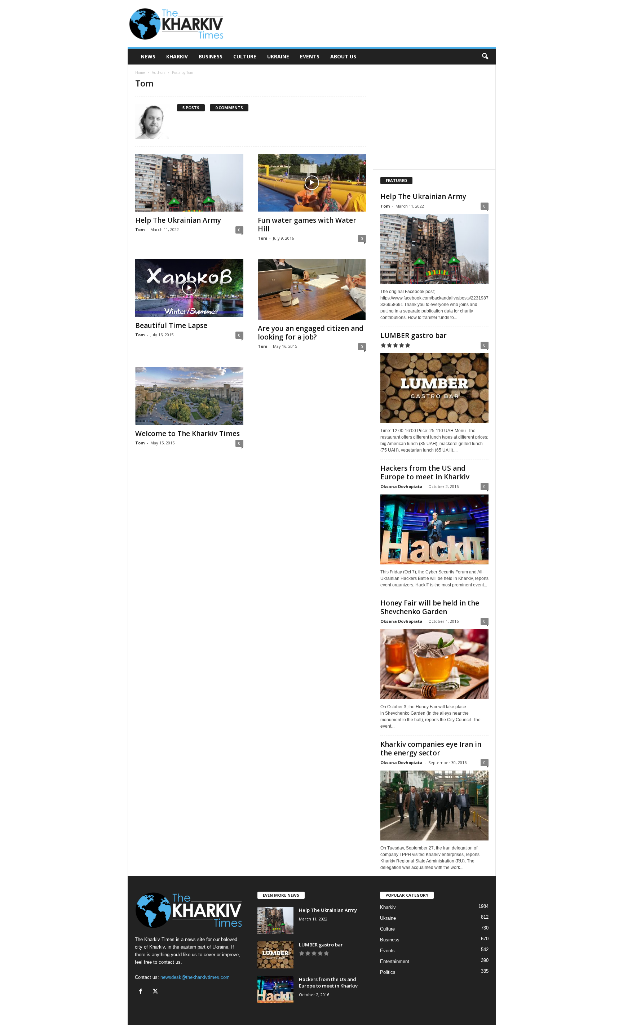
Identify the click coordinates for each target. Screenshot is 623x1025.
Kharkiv (177, 56)
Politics (388, 972)
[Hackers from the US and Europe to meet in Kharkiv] (434, 529)
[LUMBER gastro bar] (434, 388)
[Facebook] (142, 992)
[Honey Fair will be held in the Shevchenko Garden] (434, 664)
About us (343, 56)
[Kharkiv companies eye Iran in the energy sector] (434, 805)
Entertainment (394, 961)
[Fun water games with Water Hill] (312, 183)
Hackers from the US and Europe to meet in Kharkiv (424, 472)
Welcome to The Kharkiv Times (187, 433)
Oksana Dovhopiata (401, 486)
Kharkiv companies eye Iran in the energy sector (430, 749)
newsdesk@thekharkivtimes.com (195, 977)
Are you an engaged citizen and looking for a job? (310, 333)
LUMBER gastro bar (413, 335)
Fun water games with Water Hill (307, 225)
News (148, 56)
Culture (244, 56)
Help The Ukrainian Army (178, 220)
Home (140, 72)
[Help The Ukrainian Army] (189, 183)
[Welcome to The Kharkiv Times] (189, 396)
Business (210, 56)
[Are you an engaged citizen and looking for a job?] (312, 289)
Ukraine (278, 56)
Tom (140, 229)
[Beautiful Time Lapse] (189, 288)
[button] (485, 57)
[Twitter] (156, 992)
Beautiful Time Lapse (171, 325)
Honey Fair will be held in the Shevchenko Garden (429, 607)
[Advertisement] (364, 24)
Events (309, 56)
